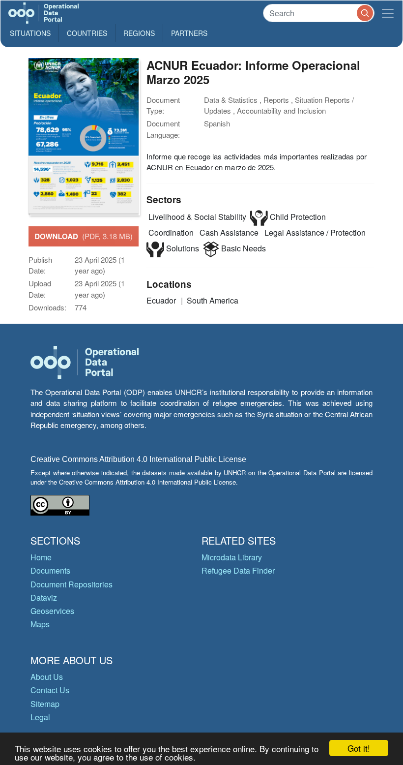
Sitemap (44, 703)
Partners (189, 33)
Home (41, 557)
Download (83, 236)
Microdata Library (232, 557)
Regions (139, 33)
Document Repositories (71, 584)
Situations (30, 33)
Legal (40, 717)
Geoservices (52, 610)
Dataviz (43, 597)
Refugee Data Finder (238, 570)
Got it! (358, 748)
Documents (50, 570)
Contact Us (49, 690)
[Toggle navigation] (387, 13)
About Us (46, 676)
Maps (40, 624)
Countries (87, 33)
